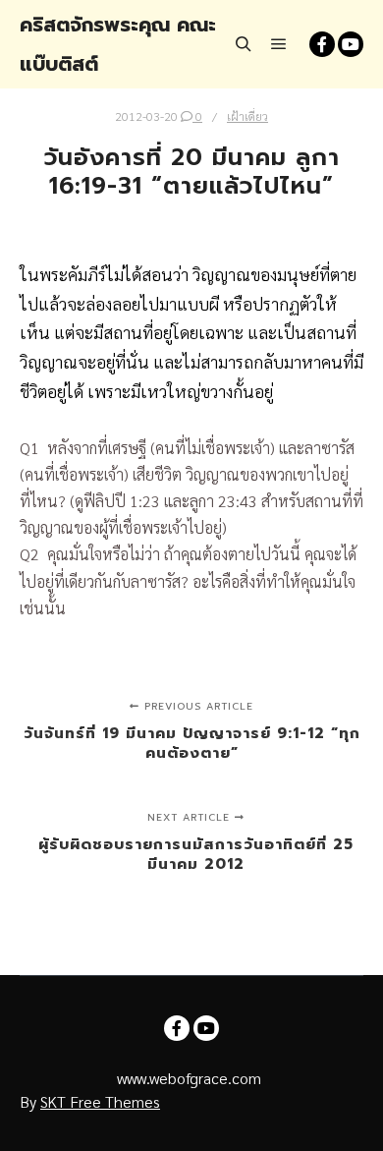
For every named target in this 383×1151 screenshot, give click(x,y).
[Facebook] (322, 44)
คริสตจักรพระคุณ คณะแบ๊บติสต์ (118, 44)
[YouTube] (350, 44)
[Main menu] (279, 44)
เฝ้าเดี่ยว (247, 116)
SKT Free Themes (100, 1101)
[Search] (243, 44)
